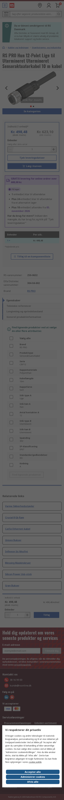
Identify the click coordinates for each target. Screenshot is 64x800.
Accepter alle (33, 772)
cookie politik (35, 762)
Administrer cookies (33, 777)
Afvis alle (32, 781)
